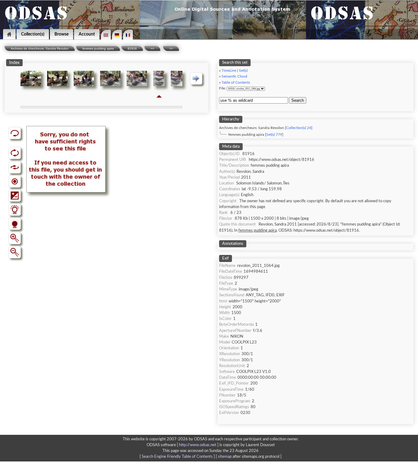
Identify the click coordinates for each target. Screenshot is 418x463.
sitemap (225, 456)
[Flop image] (15, 167)
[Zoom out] (15, 252)
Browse (61, 34)
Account (87, 34)
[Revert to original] (15, 133)
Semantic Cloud (234, 76)
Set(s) (243, 70)
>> (171, 48)
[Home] (9, 34)
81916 (132, 48)
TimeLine (229, 70)
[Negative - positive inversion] (15, 195)
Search (297, 100)
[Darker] (15, 224)
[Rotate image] (15, 153)
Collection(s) (32, 34)
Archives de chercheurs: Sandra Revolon (40, 48)
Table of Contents (236, 82)
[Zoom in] (15, 238)
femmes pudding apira (98, 48)
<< (152, 48)
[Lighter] (15, 209)
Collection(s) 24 (298, 128)
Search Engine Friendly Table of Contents (177, 456)
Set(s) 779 (274, 134)
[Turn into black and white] (15, 181)
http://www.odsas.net (197, 445)
